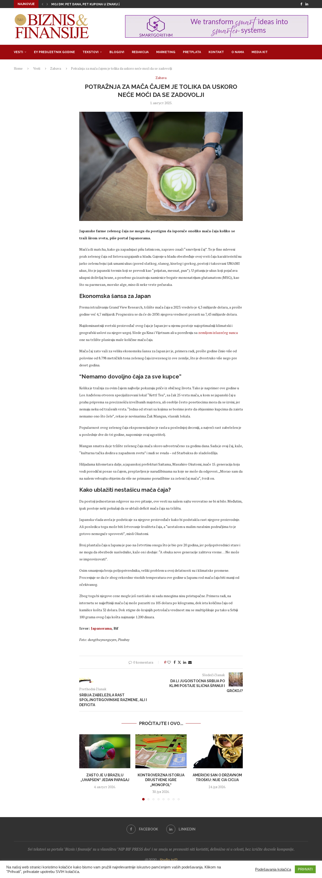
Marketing (165, 52)
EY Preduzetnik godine (54, 52)
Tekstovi (91, 52)
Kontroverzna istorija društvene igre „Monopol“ (161, 780)
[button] (43, 4)
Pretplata (192, 52)
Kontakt (216, 52)
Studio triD (168, 859)
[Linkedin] (306, 4)
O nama (237, 52)
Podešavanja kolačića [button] (273, 869)
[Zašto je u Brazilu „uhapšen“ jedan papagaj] (104, 751)
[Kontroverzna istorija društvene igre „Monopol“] (160, 751)
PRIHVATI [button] (305, 869)
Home (18, 68)
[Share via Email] (190, 662)
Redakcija (140, 52)
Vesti (18, 52)
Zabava (55, 68)
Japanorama (101, 628)
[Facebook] (301, 4)
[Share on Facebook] (175, 662)
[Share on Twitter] (179, 662)
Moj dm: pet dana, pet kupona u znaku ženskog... (93, 4)
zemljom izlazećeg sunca (218, 332)
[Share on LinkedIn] (184, 662)
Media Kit (260, 52)
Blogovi (116, 52)
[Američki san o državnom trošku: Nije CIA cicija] (217, 751)
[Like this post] (169, 662)
